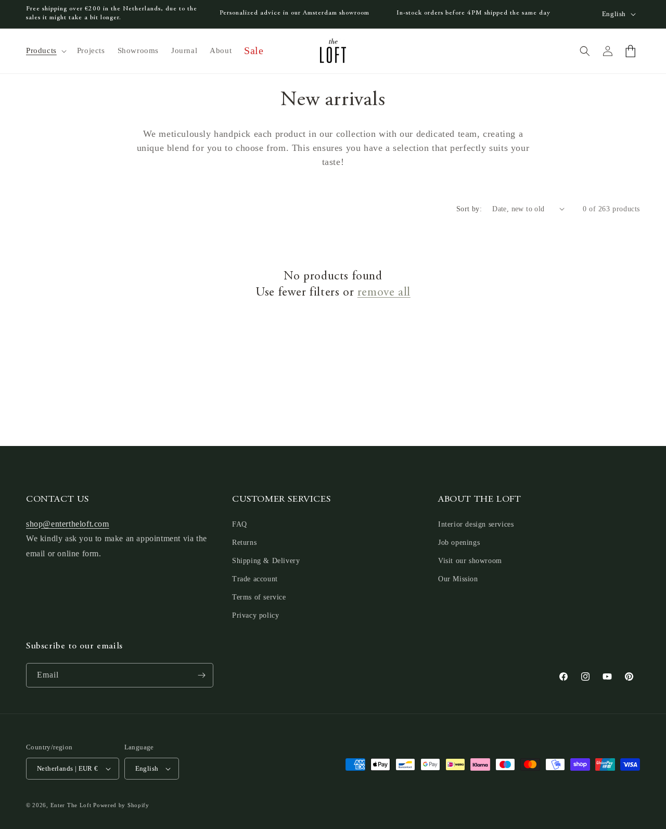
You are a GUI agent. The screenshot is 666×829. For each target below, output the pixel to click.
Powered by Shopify (121, 805)
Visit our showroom (470, 561)
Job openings (459, 542)
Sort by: (469, 209)
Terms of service (259, 597)
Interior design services (476, 524)
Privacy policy (255, 616)
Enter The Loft (71, 805)
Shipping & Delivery (266, 561)
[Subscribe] (201, 675)
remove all (384, 293)
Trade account (255, 579)
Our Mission (458, 579)
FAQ (239, 524)
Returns (244, 542)
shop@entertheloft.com (67, 523)
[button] (45, 51)
